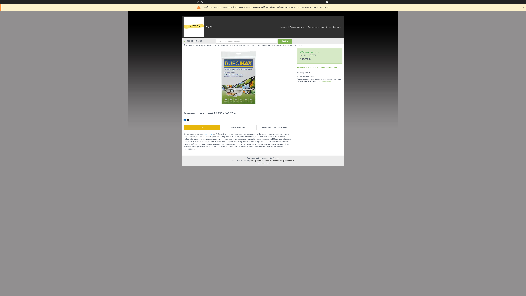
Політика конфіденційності (283, 160)
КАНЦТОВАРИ (213, 45)
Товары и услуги (297, 27)
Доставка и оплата (316, 27)
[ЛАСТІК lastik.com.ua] (194, 27)
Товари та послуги (196, 45)
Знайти (285, 41)
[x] (188, 120)
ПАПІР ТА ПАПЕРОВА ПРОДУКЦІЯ (238, 45)
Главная (284, 27)
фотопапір (208, 134)
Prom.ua (276, 158)
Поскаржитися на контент (261, 160)
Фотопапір (261, 45)
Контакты (337, 27)
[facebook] (185, 120)
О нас (328, 27)
